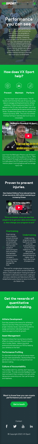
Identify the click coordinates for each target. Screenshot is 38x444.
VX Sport (9, 3)
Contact (19, 421)
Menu (34, 3)
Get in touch (19, 404)
